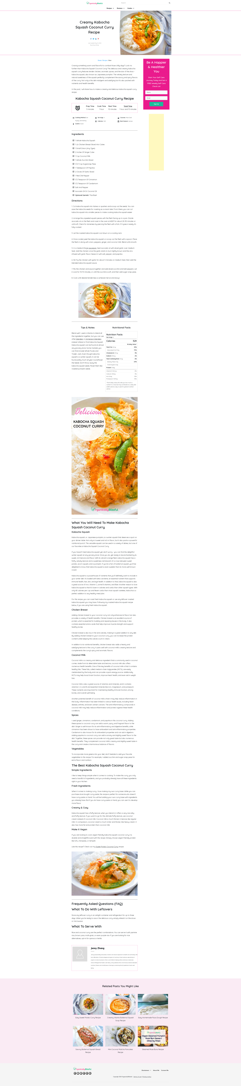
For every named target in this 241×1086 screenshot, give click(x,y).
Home (99, 60)
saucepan (92, 248)
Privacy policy (146, 1077)
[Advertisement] (156, 142)
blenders (79, 339)
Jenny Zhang (97, 948)
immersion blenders (93, 339)
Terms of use (137, 1077)
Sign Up (156, 104)
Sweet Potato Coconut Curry (107, 847)
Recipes (105, 60)
